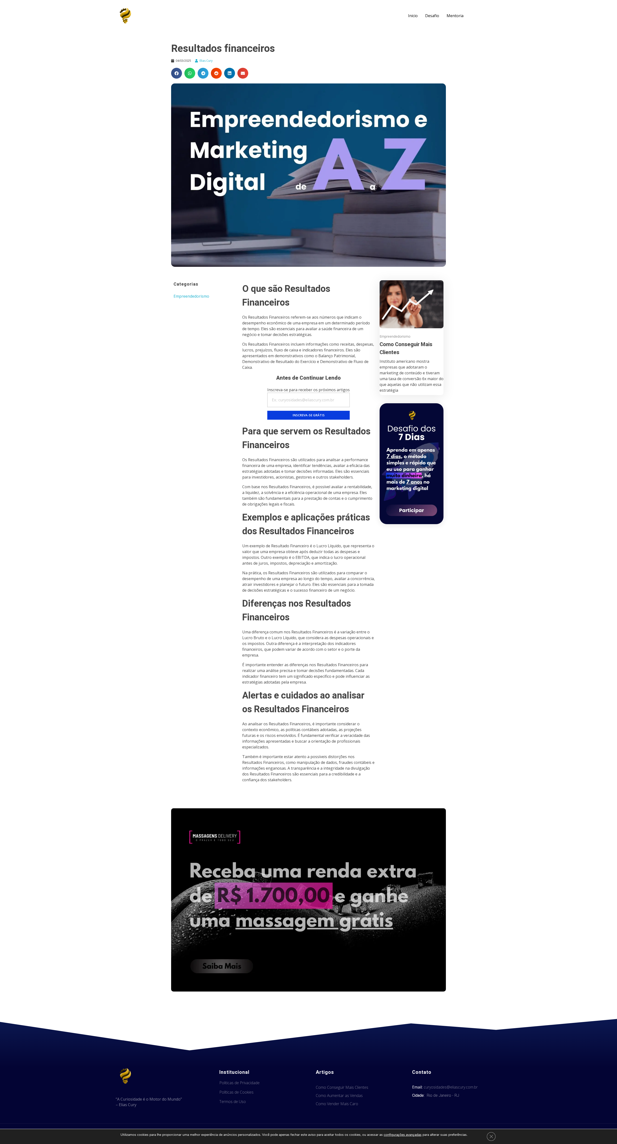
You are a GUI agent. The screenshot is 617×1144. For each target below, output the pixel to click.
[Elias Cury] (125, 15)
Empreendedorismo (191, 296)
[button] (176, 73)
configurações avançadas (403, 1135)
